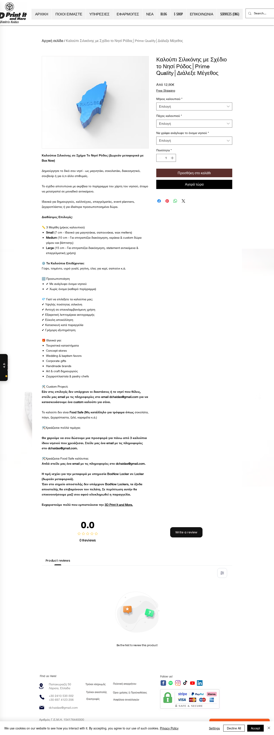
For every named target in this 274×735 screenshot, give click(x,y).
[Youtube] (192, 683)
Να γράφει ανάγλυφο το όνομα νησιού (182, 133)
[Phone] (42, 697)
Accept (255, 728)
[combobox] (194, 107)
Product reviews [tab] (58, 560)
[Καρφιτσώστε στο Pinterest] (167, 201)
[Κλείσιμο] (268, 728)
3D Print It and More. (119, 504)
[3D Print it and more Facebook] (163, 683)
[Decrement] (159, 158)
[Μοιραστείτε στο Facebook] (159, 201)
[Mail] (42, 707)
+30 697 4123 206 (61, 699)
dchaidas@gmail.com (63, 707)
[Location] (41, 686)
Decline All (234, 728)
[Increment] (172, 158)
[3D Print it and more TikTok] (185, 683)
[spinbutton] (166, 158)
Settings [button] (214, 728)
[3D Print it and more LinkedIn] (200, 683)
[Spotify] (170, 683)
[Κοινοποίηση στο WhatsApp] (175, 201)
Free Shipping (165, 90)
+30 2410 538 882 (61, 696)
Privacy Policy (169, 728)
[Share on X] (183, 201)
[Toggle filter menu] (222, 573)
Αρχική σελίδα (52, 41)
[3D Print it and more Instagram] (178, 683)
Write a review (186, 532)
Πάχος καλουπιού (169, 116)
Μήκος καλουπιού (169, 99)
